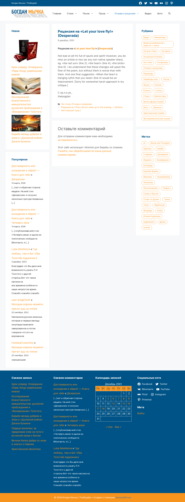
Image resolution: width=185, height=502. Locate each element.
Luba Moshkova (21, 249)
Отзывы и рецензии (125, 13)
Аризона (147, 149)
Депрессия (18, 179)
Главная (57, 13)
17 (98, 408)
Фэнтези (157, 107)
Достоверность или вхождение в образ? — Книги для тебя (25, 170)
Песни (86, 13)
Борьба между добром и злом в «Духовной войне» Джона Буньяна (27, 138)
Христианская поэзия (153, 113)
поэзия (146, 227)
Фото (160, 13)
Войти (140, 413)
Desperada (105, 48)
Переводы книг (150, 79)
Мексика (147, 177)
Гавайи (160, 149)
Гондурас (147, 154)
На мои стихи (149, 51)
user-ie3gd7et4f (21, 299)
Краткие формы (150, 171)
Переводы (148, 73)
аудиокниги (148, 222)
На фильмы (162, 62)
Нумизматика (163, 177)
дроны (163, 222)
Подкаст (167, 188)
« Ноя (109, 427)
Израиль (147, 160)
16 (128, 403)
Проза (102, 13)
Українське (159, 205)
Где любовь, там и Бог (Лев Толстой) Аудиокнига (26, 253)
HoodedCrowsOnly (23, 342)
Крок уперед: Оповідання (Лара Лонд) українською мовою (27, 71)
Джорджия (163, 154)
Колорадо (148, 165)
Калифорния (163, 160)
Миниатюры (160, 37)
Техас (146, 205)
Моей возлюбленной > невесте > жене (154, 44)
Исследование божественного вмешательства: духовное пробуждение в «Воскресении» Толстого (27, 104)
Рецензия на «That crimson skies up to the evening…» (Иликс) (92, 107)
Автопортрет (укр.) (71, 110)
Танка (167, 199)
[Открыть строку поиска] (169, 13)
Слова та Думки (151, 199)
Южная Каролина (151, 216)
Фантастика (160, 96)
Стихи (70, 13)
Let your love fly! (85, 48)
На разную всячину (152, 57)
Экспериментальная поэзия (156, 118)
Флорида (147, 210)
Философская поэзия (153, 102)
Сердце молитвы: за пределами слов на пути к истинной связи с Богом (27, 432)
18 (103, 408)
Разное (158, 85)
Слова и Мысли (150, 194)
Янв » (118, 427)
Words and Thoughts (160, 143)
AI (144, 143)
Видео (148, 13)
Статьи (159, 90)
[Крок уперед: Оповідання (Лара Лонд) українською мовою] (26, 51)
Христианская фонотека (26, 449)
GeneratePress (123, 497)
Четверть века (20, 222)
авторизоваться (67, 140)
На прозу (166, 51)
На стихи (66, 104)
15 (123, 403)
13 (113, 403)
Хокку (160, 210)
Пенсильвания (150, 188)
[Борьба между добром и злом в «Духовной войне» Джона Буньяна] (26, 124)
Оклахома (148, 182)
